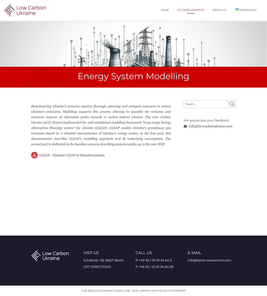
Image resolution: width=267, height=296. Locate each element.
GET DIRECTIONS (97, 267)
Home (165, 9)
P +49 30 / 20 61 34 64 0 (154, 260)
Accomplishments (190, 9)
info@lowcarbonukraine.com (210, 126)
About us (219, 9)
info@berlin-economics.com (209, 260)
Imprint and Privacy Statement (163, 290)
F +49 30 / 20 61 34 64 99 (154, 267)
